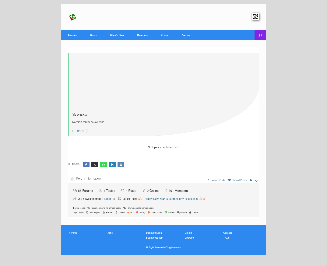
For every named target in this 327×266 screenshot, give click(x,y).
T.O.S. (226, 237)
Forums (72, 35)
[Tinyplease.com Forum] (72, 17)
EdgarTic (109, 199)
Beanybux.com (154, 232)
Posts (93, 35)
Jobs (110, 232)
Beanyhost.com (154, 237)
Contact (186, 35)
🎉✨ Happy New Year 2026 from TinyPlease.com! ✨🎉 (172, 199)
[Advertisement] (163, 82)
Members (142, 35)
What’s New (117, 35)
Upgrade (189, 237)
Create (164, 35)
